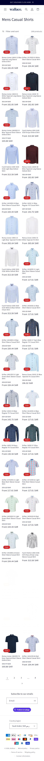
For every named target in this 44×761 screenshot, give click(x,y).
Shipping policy (30, 752)
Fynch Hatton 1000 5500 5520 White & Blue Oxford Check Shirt (11, 308)
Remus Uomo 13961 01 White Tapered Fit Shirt (30, 239)
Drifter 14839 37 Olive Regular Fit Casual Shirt (30, 446)
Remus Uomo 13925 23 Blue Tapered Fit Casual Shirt (32, 376)
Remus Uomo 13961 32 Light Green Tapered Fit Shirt (30, 592)
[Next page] (22, 683)
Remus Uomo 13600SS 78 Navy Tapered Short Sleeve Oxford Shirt (11, 658)
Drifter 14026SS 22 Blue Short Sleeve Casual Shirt (31, 307)
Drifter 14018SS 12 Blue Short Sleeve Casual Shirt (11, 341)
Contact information (23, 756)
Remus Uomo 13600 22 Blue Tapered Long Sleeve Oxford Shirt (12, 60)
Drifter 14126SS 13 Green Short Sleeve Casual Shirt (11, 625)
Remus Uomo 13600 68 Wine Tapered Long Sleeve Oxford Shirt (31, 169)
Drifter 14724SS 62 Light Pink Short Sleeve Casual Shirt (31, 482)
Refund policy (22, 748)
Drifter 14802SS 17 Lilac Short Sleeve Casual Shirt (31, 625)
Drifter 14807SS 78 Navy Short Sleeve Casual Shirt (11, 591)
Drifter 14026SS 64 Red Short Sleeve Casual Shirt (31, 517)
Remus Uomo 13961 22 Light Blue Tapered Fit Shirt (12, 239)
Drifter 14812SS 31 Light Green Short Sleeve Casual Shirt (11, 377)
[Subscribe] (35, 701)
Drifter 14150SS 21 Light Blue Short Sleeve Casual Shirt (31, 271)
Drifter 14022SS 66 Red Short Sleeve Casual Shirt (31, 657)
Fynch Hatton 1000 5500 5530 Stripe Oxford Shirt (31, 131)
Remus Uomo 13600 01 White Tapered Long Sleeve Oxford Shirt (11, 96)
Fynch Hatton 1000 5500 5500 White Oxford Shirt (10, 270)
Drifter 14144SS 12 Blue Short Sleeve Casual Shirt (31, 412)
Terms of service (16, 752)
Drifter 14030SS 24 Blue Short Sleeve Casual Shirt (11, 204)
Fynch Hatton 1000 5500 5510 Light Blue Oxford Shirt (10, 169)
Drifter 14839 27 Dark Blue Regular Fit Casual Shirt (31, 341)
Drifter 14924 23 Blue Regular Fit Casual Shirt (10, 412)
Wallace (12, 748)
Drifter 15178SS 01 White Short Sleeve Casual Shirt (31, 58)
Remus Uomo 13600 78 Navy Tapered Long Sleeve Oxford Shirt (31, 96)
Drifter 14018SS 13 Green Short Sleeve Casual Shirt (11, 554)
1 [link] (7, 677)
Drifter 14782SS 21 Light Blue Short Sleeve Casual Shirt (11, 482)
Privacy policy (34, 748)
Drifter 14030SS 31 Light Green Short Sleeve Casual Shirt (11, 518)
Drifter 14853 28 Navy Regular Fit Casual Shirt (10, 446)
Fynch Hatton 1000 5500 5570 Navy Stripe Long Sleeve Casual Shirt (30, 555)
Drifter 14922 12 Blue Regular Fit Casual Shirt (30, 204)
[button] (5, 9)
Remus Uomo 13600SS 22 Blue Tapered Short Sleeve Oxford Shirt (11, 132)
